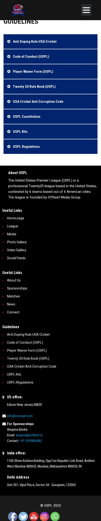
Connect (13, 312)
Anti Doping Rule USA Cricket (28, 334)
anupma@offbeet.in (29, 435)
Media (11, 234)
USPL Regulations (20, 382)
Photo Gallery (17, 242)
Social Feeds (16, 258)
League (12, 226)
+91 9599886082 (31, 441)
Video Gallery (16, 250)
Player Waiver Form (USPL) (27, 350)
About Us (14, 280)
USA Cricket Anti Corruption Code (31, 366)
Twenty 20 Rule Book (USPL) (28, 358)
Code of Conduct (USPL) (25, 342)
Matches (13, 296)
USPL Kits (14, 374)
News (11, 304)
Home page (15, 218)
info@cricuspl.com (20, 416)
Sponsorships (17, 288)
